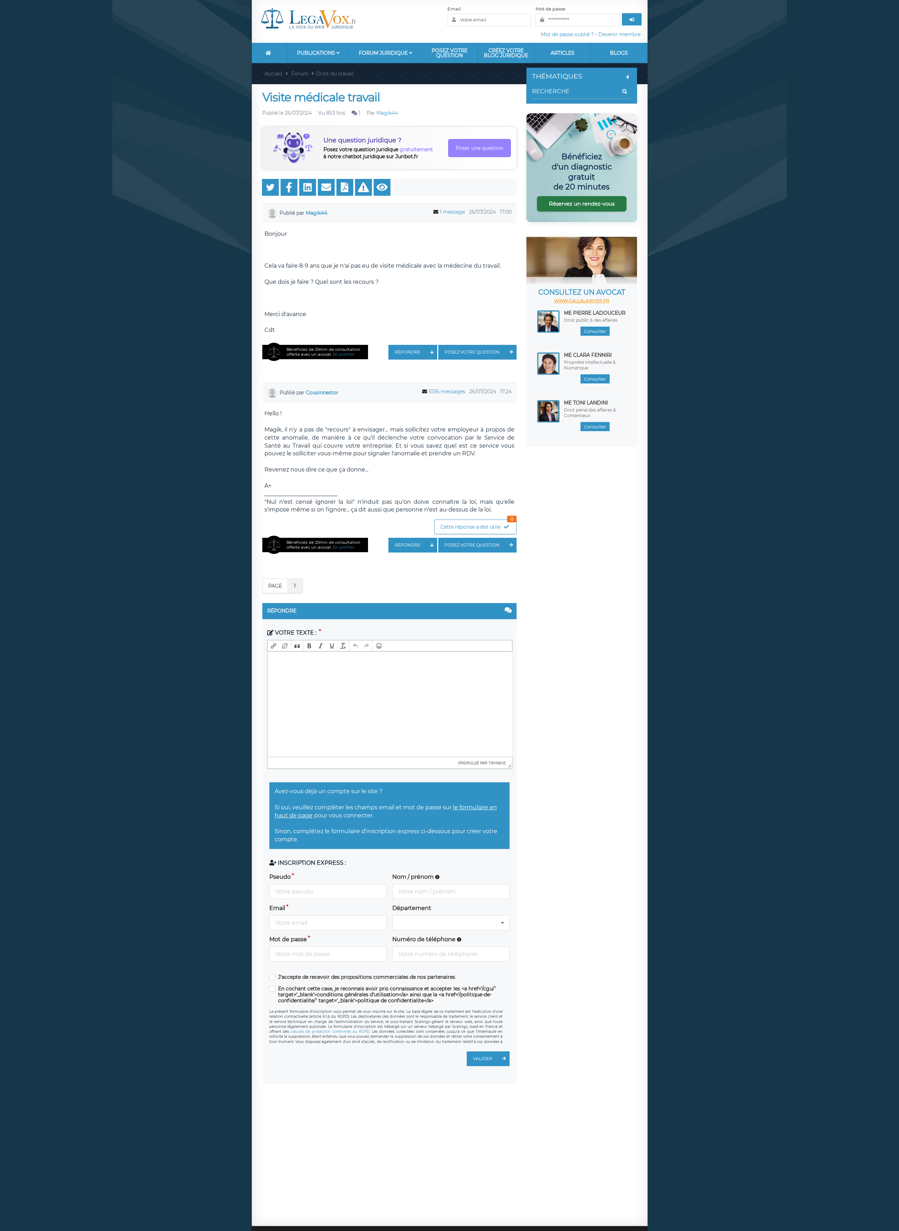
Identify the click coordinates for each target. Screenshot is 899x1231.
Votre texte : (296, 632)
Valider (482, 1058)
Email (454, 9)
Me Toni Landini (586, 403)
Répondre (407, 352)
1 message (452, 212)
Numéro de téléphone (424, 939)
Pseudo (280, 877)
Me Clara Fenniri (588, 355)
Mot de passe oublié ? (567, 34)
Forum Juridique (384, 53)
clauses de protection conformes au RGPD (330, 1031)
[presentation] (273, 646)
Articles (563, 53)
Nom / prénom (413, 877)
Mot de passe (550, 9)
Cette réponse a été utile (476, 525)
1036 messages (446, 391)
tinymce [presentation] (497, 762)
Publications (316, 53)
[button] (273, 645)
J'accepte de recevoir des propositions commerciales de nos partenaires (366, 977)
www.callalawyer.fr (581, 300)
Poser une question (479, 148)
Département (411, 908)
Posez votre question (449, 53)
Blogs (619, 53)
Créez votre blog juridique (506, 53)
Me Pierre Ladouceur (594, 313)
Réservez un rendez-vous (582, 203)
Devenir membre (619, 34)
